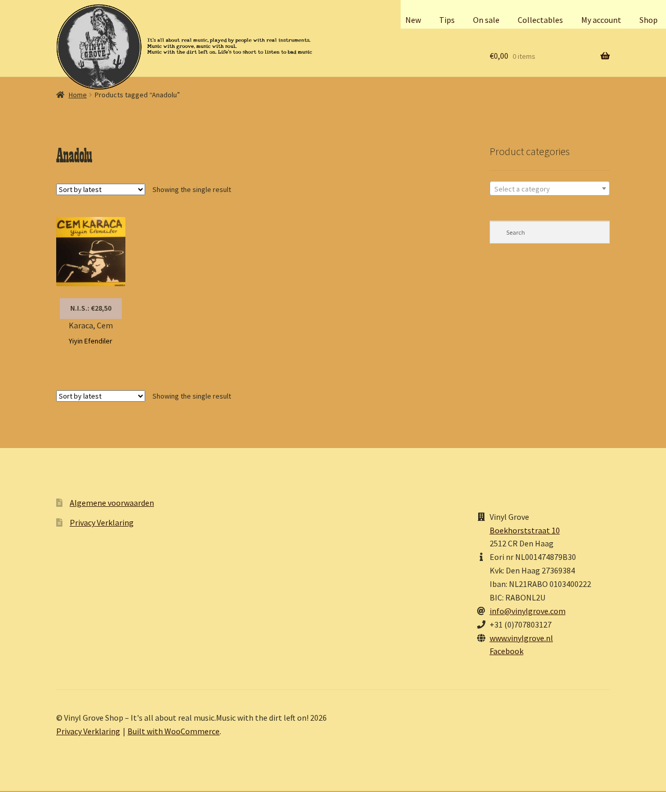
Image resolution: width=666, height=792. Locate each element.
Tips (447, 20)
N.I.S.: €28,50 (90, 308)
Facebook (506, 651)
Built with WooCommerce (173, 731)
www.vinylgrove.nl (521, 638)
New (413, 20)
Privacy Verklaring (102, 522)
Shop (648, 20)
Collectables (540, 20)
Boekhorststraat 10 (525, 530)
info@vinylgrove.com (528, 611)
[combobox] (550, 188)
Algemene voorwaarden (112, 502)
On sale (486, 20)
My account (601, 20)
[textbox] (549, 189)
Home (78, 94)
